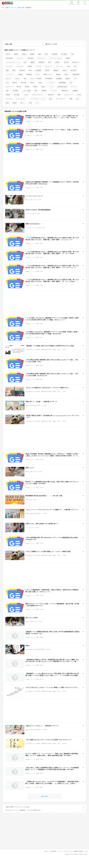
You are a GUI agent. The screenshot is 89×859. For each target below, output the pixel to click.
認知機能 (59, 78)
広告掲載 (75, 851)
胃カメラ (8, 78)
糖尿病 (32, 54)
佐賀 (35, 90)
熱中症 (8, 54)
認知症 (24, 54)
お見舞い (57, 62)
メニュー (85, 4)
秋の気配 (64, 54)
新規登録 (53, 851)
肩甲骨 (47, 70)
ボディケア (9, 86)
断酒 (14, 70)
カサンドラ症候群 (35, 78)
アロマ (38, 74)
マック (51, 86)
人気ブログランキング (7, 3)
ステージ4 (9, 99)
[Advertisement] (44, 26)
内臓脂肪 (75, 90)
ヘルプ (86, 851)
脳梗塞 (58, 74)
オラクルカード (61, 99)
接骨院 (27, 86)
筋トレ (23, 103)
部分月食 (23, 82)
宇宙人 (66, 74)
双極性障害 (75, 74)
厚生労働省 (9, 58)
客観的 (8, 94)
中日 (71, 82)
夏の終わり (75, 62)
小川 (75, 78)
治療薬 (20, 74)
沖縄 (30, 103)
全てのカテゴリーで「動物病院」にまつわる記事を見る (23, 810)
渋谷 (77, 99)
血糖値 (30, 66)
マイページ (60, 851)
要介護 (66, 62)
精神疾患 (29, 74)
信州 (25, 78)
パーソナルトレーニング (37, 99)
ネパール (74, 86)
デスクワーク (41, 58)
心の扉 (79, 94)
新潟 (30, 70)
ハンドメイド (10, 74)
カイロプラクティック (13, 62)
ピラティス (48, 66)
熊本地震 (30, 58)
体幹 (7, 90)
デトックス (59, 66)
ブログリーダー (68, 851)
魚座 (49, 62)
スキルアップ (68, 94)
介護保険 (44, 90)
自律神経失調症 (62, 86)
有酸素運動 (62, 82)
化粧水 (43, 86)
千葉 (72, 54)
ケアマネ (38, 66)
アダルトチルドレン (38, 94)
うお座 (26, 94)
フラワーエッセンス (55, 58)
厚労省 (19, 86)
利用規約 (80, 851)
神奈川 (65, 70)
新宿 (7, 103)
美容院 (35, 86)
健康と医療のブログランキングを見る (17, 807)
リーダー (71, 4)
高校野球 (22, 70)
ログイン (78, 4)
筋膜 (59, 94)
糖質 (70, 99)
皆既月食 (51, 94)
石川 (7, 82)
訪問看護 (38, 70)
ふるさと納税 (26, 90)
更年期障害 (48, 78)
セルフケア (20, 66)
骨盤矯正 (56, 70)
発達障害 (54, 54)
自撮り (40, 82)
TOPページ (47, 851)
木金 (75, 66)
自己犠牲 (17, 94)
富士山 (17, 78)
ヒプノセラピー (21, 99)
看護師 (33, 62)
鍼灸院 (68, 78)
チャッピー (9, 66)
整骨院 (16, 54)
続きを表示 (44, 796)
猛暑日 (15, 103)
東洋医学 (73, 70)
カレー (38, 103)
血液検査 (41, 62)
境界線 (68, 58)
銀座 (50, 99)
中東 (68, 66)
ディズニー (54, 90)
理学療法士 (64, 90)
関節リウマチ (48, 74)
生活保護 (15, 90)
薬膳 (7, 70)
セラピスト (20, 58)
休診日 (32, 82)
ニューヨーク (50, 82)
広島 (25, 62)
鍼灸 (39, 54)
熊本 (46, 54)
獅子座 (15, 82)
